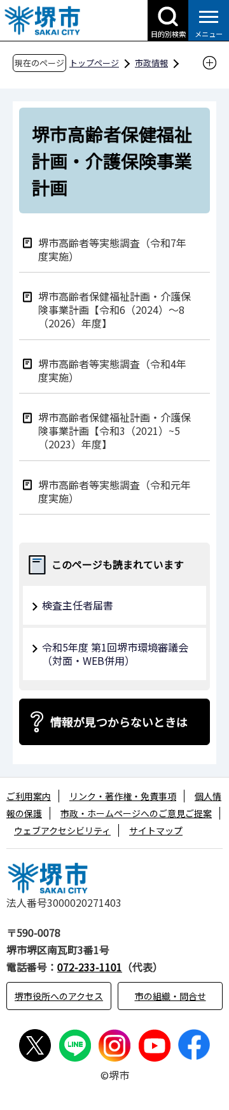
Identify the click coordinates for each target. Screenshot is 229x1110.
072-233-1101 (89, 966)
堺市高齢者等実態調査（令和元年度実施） (114, 491)
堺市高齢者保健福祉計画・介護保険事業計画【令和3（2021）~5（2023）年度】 (114, 429)
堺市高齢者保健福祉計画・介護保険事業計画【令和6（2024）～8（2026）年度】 (114, 308)
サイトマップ (156, 830)
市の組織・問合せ (170, 996)
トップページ (94, 63)
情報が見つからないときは (119, 721)
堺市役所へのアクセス (59, 996)
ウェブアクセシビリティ (62, 830)
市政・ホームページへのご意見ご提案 (136, 813)
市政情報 (151, 63)
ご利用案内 (28, 796)
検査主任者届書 (77, 605)
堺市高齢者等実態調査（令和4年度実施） (112, 370)
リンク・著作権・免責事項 (122, 796)
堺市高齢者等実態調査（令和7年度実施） (112, 249)
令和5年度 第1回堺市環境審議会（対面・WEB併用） (115, 653)
